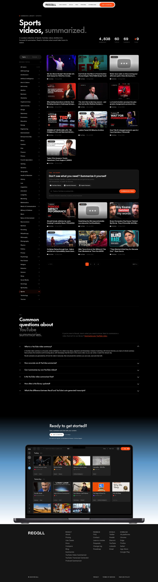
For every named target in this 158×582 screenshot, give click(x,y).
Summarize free (127, 191)
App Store (124, 549)
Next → (135, 264)
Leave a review (99, 540)
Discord (112, 540)
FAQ (77, 4)
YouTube (112, 543)
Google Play (125, 552)
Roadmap (97, 549)
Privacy (96, 577)
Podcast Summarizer (73, 561)
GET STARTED (58, 434)
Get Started (107, 4)
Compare (69, 546)
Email (111, 549)
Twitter (112, 534)
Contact (96, 537)
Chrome (123, 537)
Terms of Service (109, 577)
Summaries (69, 552)
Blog (67, 549)
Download (92, 4)
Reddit (111, 537)
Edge (122, 540)
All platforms (125, 534)
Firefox (123, 543)
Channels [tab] (35, 57)
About (67, 534)
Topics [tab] (25, 57)
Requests (96, 543)
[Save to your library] (73, 57)
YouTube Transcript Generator (77, 558)
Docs (71, 4)
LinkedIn (112, 546)
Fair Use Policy (124, 577)
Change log (97, 546)
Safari (122, 546)
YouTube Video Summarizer (76, 555)
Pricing (83, 4)
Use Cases (63, 4)
